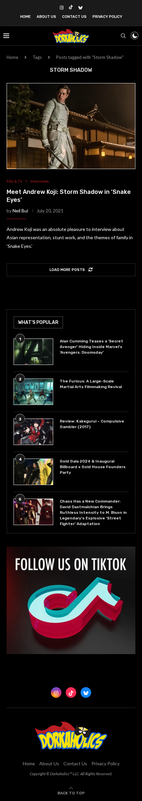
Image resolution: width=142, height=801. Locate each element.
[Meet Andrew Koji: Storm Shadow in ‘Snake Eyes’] (71, 126)
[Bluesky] (80, 7)
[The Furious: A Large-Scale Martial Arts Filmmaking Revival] (33, 391)
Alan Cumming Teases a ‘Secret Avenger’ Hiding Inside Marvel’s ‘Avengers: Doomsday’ (91, 347)
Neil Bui (20, 210)
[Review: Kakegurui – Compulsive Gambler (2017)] (33, 432)
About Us (46, 17)
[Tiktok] (71, 7)
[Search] (123, 35)
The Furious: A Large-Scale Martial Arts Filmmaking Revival (92, 384)
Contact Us (74, 17)
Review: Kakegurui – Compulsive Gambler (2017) (92, 424)
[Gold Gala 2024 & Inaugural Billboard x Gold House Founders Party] (33, 472)
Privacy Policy (107, 17)
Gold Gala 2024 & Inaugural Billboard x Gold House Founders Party (92, 467)
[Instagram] (61, 7)
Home (25, 17)
